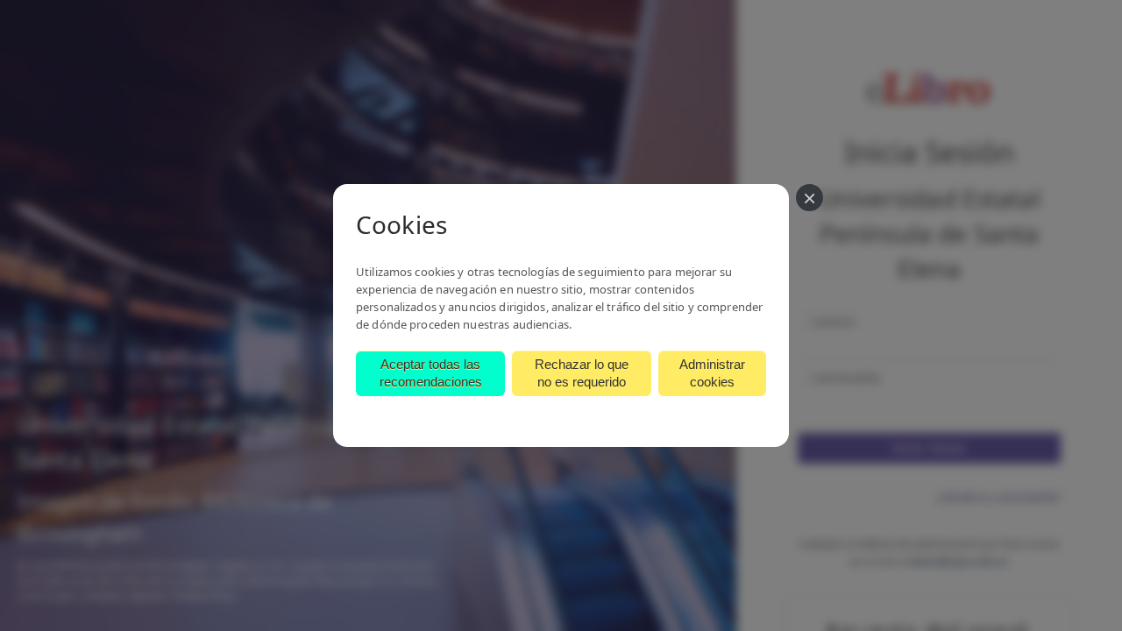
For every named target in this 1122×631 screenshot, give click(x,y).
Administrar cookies (712, 373)
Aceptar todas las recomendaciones (431, 373)
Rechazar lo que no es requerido (581, 373)
